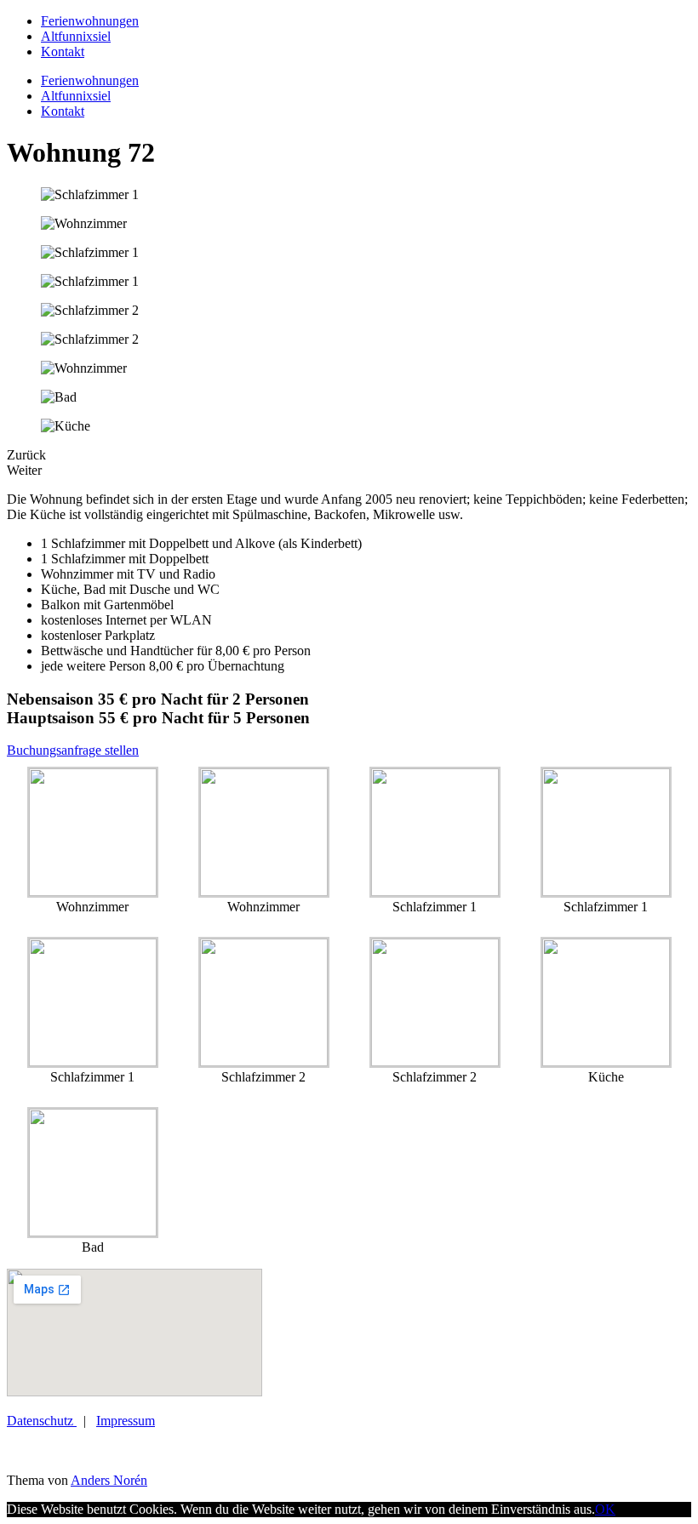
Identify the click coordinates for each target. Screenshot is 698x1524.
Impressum (125, 1420)
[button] (73, 750)
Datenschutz (42, 1420)
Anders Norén (109, 1480)
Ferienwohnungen (90, 21)
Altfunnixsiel (76, 36)
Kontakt (62, 51)
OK (605, 1509)
